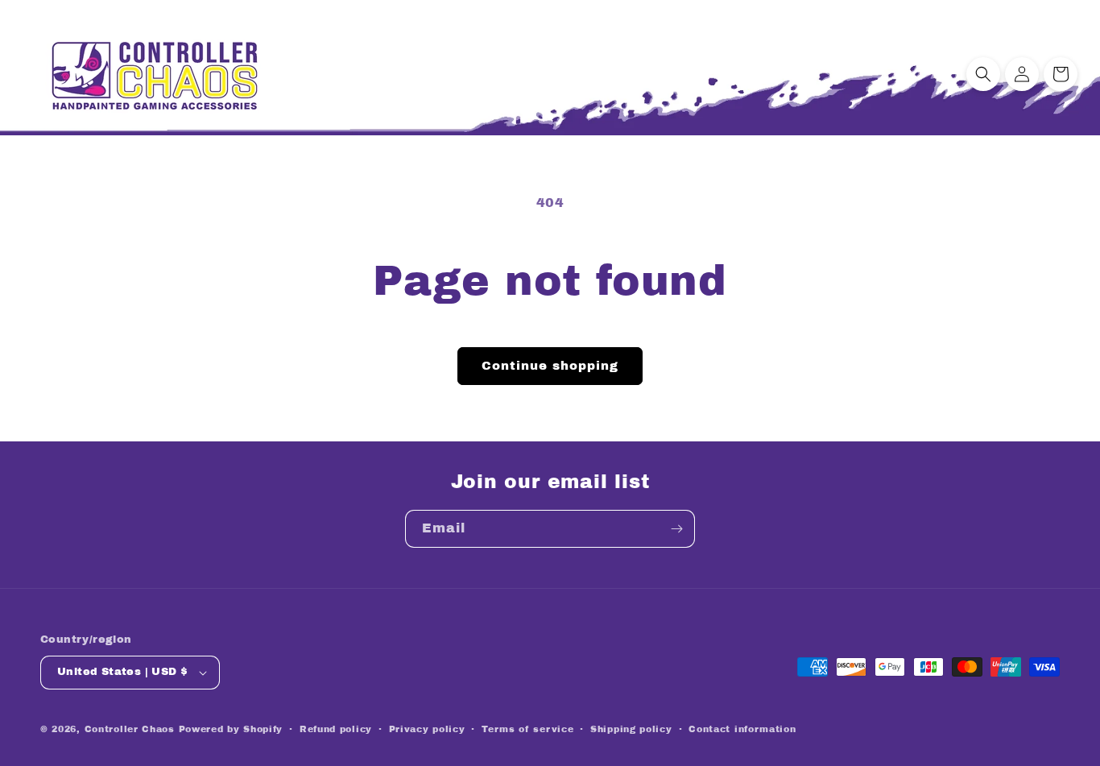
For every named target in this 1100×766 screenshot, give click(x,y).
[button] (983, 74)
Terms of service (527, 729)
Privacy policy (427, 729)
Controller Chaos (130, 729)
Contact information (742, 729)
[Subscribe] (676, 529)
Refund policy (336, 729)
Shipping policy (631, 729)
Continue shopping (550, 365)
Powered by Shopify (231, 729)
